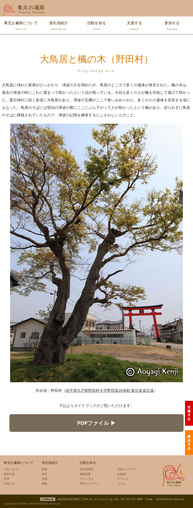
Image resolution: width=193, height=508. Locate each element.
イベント (123, 478)
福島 (44, 483)
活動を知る (96, 25)
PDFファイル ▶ (96, 423)
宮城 (44, 478)
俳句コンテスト (89, 483)
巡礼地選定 (87, 469)
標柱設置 (85, 474)
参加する (172, 25)
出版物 (121, 474)
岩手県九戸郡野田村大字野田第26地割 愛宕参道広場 (110, 391)
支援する (134, 25)
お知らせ (9, 483)
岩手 (44, 474)
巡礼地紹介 (58, 25)
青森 (44, 469)
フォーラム (87, 478)
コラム (121, 483)
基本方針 (9, 474)
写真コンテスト (127, 469)
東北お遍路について (21, 25)
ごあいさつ (11, 469)
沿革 (6, 478)
